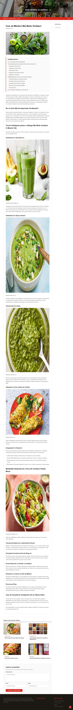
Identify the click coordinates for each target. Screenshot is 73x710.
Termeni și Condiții (57, 702)
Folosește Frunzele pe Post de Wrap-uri (17, 81)
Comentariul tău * (9, 671)
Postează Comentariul (14, 690)
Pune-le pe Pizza (12, 87)
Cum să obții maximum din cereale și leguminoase (39, 638)
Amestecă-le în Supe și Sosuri (15, 68)
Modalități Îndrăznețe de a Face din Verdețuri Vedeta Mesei (19, 77)
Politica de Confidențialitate (59, 701)
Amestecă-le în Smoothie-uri (14, 66)
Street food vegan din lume (11, 658)
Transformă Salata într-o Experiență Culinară (18, 79)
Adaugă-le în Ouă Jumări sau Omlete (16, 72)
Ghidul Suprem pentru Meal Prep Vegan (14, 638)
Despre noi (5, 18)
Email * (29, 683)
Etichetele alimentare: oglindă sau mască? (40, 658)
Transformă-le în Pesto (13, 70)
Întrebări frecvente (12, 18)
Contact (18, 18)
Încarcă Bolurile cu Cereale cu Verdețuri (17, 83)
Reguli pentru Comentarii (58, 706)
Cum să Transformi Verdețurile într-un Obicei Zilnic (18, 89)
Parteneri (55, 704)
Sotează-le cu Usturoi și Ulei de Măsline (17, 85)
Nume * (7, 683)
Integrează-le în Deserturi (14, 74)
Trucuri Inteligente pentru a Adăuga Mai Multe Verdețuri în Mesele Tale (22, 64)
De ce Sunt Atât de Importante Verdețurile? (16, 62)
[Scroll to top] (70, 707)
